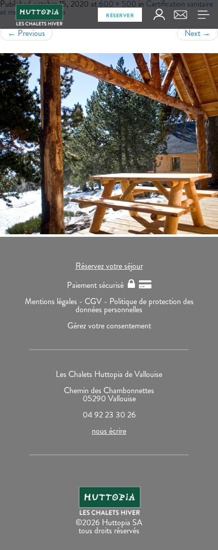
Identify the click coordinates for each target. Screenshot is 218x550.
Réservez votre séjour (109, 266)
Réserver (120, 15)
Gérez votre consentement (109, 325)
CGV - (97, 301)
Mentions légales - (55, 301)
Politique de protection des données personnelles (135, 305)
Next (197, 33)
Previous (26, 33)
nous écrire (109, 431)
